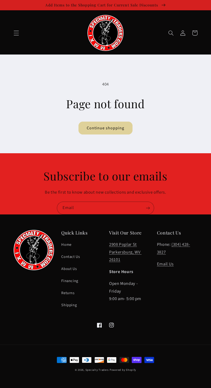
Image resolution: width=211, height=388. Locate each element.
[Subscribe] (148, 208)
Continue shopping (106, 128)
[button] (16, 33)
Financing (69, 281)
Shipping (69, 305)
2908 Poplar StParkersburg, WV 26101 (125, 252)
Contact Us (70, 256)
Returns (67, 293)
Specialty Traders (97, 370)
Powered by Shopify (123, 370)
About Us (69, 269)
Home (66, 244)
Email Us (165, 264)
